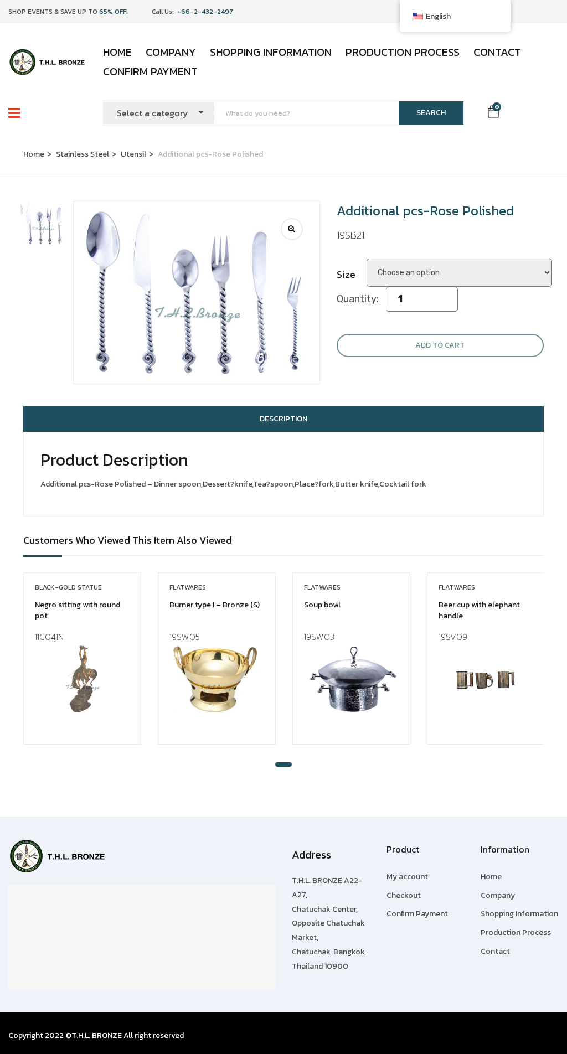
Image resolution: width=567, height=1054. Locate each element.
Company (171, 52)
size (346, 274)
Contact (497, 52)
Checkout (403, 895)
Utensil (133, 154)
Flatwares (187, 587)
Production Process (403, 52)
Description (283, 419)
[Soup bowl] (351, 679)
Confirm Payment (150, 71)
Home (117, 52)
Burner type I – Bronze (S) (214, 605)
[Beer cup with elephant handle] (486, 679)
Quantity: (358, 299)
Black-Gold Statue (68, 587)
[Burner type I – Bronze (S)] (216, 679)
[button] (493, 113)
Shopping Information (271, 52)
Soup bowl (322, 605)
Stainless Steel (82, 154)
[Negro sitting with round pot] (82, 679)
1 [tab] (283, 764)
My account (407, 876)
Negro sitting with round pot (77, 610)
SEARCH (431, 112)
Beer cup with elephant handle (479, 610)
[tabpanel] (82, 666)
